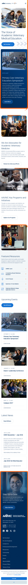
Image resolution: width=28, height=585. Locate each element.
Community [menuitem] (6, 552)
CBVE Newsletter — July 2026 (13, 435)
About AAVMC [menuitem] (6, 561)
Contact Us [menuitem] (6, 543)
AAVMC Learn (9, 268)
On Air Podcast (9, 279)
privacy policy (17, 574)
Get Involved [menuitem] (6, 538)
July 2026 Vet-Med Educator (13, 461)
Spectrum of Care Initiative (12, 284)
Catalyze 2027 (8, 403)
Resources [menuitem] (6, 549)
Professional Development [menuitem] (10, 546)
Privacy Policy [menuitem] (6, 564)
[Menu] (25, 3)
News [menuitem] (4, 558)
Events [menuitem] (4, 555)
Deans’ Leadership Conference (14, 371)
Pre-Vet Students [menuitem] (7, 541)
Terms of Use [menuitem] (6, 567)
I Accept (14, 578)
